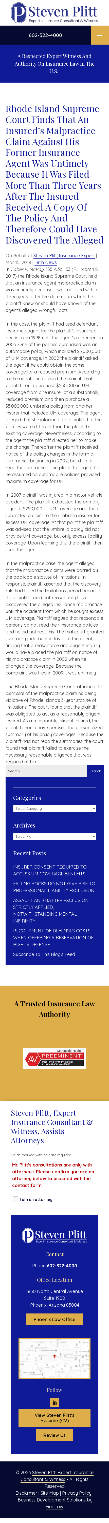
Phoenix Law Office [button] (55, 1319)
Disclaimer (26, 1493)
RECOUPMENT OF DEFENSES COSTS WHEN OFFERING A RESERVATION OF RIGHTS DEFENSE (53, 937)
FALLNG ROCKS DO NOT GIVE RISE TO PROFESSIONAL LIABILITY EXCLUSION (54, 887)
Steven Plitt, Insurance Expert (64, 255)
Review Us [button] (54, 1435)
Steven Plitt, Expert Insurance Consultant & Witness (57, 1476)
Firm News (45, 262)
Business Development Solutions (52, 1500)
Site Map (50, 1493)
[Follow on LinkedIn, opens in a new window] (54, 1402)
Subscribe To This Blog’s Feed (44, 954)
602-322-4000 (45, 35)
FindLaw (54, 1507)
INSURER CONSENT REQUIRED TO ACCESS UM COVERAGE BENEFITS (50, 870)
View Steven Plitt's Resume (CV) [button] (55, 1418)
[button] (100, 35)
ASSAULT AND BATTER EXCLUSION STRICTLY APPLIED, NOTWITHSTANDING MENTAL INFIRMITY (51, 910)
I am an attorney (37, 1199)
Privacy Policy (77, 1493)
